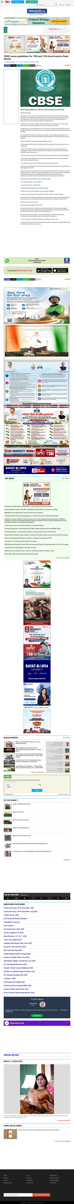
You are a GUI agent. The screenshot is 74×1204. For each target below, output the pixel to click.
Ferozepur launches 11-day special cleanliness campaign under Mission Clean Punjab (30, 531)
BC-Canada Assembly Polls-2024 (16, 975)
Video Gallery (53, 1182)
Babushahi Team (8, 1182)
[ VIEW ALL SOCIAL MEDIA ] (62, 1141)
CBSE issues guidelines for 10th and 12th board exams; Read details (36, 57)
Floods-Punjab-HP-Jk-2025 (14, 933)
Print (38, 65)
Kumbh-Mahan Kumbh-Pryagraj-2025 (17, 954)
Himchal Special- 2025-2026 (14, 929)
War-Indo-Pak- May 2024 (13, 950)
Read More (37, 1015)
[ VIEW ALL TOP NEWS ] (62, 558)
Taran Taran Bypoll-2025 (13, 940)
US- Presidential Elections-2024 (15, 964)
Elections (29, 1177)
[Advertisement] (11, 97)
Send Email (32, 65)
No (40, 784)
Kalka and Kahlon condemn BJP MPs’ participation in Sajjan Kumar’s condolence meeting (31, 509)
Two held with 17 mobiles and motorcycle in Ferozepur (21, 541)
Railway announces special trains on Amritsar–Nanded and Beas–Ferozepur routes (29, 550)
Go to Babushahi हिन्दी (32, 2)
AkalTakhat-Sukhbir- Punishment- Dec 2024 (20, 961)
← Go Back (67, 65)
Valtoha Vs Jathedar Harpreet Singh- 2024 (19, 971)
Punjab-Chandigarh (54, 1177)
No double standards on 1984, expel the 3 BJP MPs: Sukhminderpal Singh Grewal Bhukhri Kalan (33, 528)
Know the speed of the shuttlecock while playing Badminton (30, 843)
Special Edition (11, 1055)
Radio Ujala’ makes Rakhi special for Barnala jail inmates (21, 554)
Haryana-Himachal (54, 1180)
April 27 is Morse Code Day (21, 820)
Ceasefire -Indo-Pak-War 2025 (15, 947)
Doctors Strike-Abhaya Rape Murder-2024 (19, 993)
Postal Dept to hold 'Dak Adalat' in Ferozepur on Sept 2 (20, 547)
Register (68, 5)
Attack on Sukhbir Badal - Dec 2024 (16, 957)
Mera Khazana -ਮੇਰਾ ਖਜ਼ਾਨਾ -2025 (15, 936)
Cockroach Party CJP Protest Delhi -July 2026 (20, 911)
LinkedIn (20, 65)
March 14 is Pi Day (18, 812)
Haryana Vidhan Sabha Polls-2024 (16, 989)
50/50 (8, 787)
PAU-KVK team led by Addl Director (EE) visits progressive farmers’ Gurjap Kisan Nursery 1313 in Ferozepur (36, 544)
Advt (28, 1175)
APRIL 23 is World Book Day (21, 828)
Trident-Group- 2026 (11, 915)
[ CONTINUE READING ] (63, 1120)
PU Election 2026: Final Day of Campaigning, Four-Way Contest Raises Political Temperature (32, 516)
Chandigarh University (12, 922)
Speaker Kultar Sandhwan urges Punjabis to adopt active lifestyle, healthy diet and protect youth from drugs (36, 535)
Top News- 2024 (10, 978)
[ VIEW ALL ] (67, 860)
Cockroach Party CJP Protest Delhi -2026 (19, 908)
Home (5, 1175)
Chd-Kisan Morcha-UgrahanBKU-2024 (17, 985)
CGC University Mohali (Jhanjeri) (15, 918)
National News (53, 1175)
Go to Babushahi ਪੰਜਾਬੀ (17, 2)
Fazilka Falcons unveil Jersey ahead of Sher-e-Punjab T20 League (24, 525)
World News (30, 1180)
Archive (5, 1180)
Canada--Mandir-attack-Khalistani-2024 (18, 968)
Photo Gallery (30, 1182)
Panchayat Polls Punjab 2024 (14, 982)
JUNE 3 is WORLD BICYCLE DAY (22, 804)
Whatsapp (26, 65)
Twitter (13, 65)
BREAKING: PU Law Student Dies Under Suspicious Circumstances (24, 512)
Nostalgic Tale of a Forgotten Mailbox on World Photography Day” (32, 851)
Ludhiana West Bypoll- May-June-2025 (18, 943)
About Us (6, 1177)
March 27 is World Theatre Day (22, 835)
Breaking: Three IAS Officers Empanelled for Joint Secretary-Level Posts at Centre (29, 506)
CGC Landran (8, 926)
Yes (8, 784)
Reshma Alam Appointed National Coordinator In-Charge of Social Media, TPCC (28, 538)
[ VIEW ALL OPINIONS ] (37, 772)
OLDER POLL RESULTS (63, 794)
